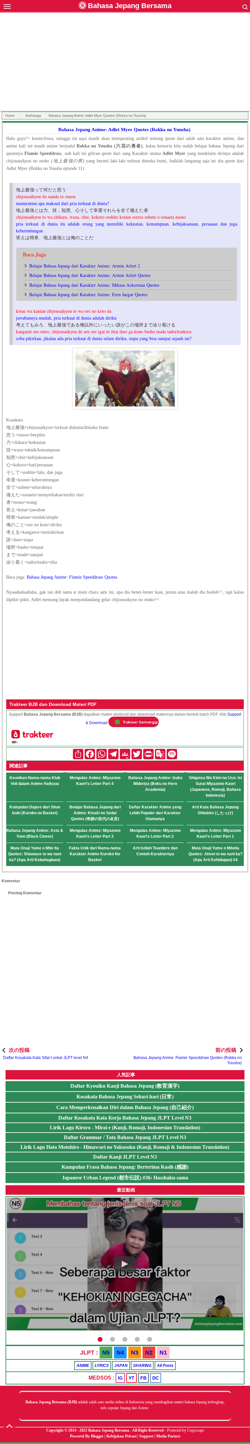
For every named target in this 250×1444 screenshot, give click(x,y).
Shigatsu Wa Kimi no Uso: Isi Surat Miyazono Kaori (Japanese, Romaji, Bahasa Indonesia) (215, 787)
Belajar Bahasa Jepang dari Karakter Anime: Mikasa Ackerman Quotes (94, 285)
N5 (106, 1352)
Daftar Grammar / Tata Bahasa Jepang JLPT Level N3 (125, 1137)
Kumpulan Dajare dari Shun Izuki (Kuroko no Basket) (34, 810)
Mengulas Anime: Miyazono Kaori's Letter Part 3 (95, 833)
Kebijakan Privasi (121, 1436)
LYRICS (102, 1365)
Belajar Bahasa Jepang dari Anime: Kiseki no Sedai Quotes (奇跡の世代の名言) (95, 813)
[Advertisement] (125, 62)
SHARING (142, 1365)
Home (10, 115)
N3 (134, 1352)
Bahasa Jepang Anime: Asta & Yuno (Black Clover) (34, 833)
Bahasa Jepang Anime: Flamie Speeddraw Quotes (72, 577)
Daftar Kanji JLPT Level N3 (125, 1157)
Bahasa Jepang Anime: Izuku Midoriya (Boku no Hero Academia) (155, 784)
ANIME (82, 1365)
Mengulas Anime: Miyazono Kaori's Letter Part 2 (155, 833)
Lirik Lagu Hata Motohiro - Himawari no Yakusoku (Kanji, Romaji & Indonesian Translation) (125, 1147)
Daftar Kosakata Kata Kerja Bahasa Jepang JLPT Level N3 (124, 1118)
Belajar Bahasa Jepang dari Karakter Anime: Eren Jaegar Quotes (88, 294)
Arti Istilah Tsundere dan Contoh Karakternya (155, 851)
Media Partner (168, 1436)
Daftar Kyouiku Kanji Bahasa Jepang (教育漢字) (124, 1086)
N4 (120, 1352)
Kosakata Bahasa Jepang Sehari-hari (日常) (125, 1096)
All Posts (165, 1365)
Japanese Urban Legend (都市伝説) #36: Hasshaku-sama (125, 1177)
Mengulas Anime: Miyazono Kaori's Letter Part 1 (215, 833)
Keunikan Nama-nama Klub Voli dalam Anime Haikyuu (34, 781)
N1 (163, 1352)
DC (155, 1378)
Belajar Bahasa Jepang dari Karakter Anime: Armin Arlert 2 (84, 266)
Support (146, 1436)
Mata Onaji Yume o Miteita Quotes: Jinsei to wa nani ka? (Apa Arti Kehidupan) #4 (215, 854)
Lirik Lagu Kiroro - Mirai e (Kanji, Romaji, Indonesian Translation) (125, 1127)
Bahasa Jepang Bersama (130, 6)
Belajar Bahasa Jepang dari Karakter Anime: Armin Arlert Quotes (89, 275)
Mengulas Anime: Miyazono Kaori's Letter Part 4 (95, 781)
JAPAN (121, 1365)
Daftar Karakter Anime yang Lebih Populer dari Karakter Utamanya (155, 813)
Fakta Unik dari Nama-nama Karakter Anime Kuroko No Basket (95, 854)
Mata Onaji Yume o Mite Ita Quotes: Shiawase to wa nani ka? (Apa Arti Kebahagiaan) (34, 854)
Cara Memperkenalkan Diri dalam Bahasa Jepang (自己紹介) (125, 1107)
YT (131, 1378)
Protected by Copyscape (185, 1430)
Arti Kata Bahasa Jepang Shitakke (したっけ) (215, 810)
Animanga (33, 115)
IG (120, 1378)
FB (143, 1378)
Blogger (97, 1436)
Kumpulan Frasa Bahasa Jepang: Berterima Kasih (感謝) (125, 1167)
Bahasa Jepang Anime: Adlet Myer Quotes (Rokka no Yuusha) (124, 129)
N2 (149, 1352)
